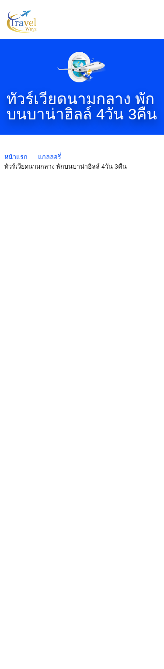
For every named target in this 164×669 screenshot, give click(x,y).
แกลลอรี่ (49, 156)
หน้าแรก (16, 156)
